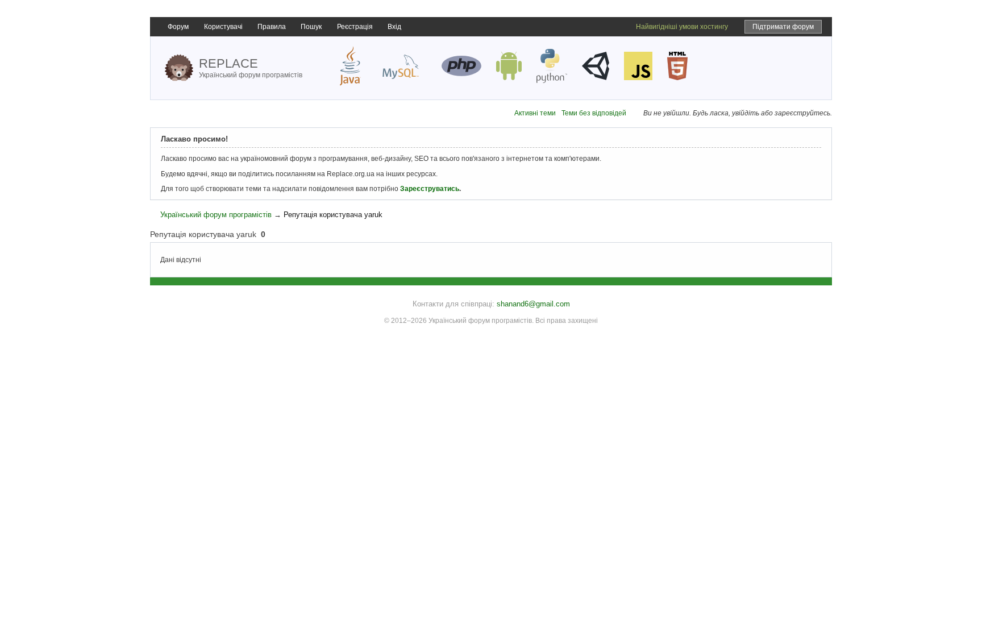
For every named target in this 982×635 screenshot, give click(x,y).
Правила (271, 27)
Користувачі (223, 27)
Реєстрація (355, 27)
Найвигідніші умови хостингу (682, 27)
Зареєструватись (429, 189)
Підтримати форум (783, 27)
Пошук (311, 27)
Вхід (394, 27)
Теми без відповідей (593, 113)
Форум (178, 27)
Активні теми (535, 113)
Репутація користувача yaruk (333, 214)
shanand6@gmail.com (533, 304)
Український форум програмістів (216, 214)
